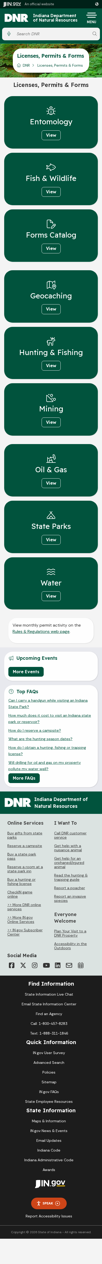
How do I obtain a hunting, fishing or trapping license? (47, 750)
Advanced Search (48, 1062)
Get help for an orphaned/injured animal (69, 862)
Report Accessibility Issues (49, 1216)
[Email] (69, 965)
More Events (26, 671)
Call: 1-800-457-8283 (49, 1023)
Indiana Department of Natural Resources (55, 18)
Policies (48, 1072)
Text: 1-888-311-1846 (49, 1033)
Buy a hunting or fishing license (21, 881)
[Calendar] (80, 965)
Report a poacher (69, 888)
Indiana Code (48, 1150)
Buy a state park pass (21, 856)
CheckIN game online (19, 894)
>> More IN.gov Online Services (20, 919)
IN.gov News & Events (48, 1130)
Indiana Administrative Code (48, 1160)
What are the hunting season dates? (40, 738)
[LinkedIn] (57, 965)
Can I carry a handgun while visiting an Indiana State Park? (48, 703)
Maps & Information (49, 1121)
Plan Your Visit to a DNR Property (70, 933)
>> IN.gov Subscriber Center (25, 932)
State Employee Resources (49, 1101)
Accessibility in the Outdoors (70, 945)
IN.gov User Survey (49, 1052)
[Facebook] (11, 965)
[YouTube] (46, 965)
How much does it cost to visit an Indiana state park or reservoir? (49, 718)
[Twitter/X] (23, 965)
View (51, 135)
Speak (48, 1203)
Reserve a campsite (24, 845)
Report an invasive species (70, 898)
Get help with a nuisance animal (68, 847)
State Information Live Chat (49, 994)
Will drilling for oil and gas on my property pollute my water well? (44, 765)
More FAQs (24, 778)
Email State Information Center (49, 1004)
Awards (49, 1169)
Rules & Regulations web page (41, 631)
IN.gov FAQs (49, 1091)
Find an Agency (49, 1013)
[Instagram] (34, 965)
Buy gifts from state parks (24, 835)
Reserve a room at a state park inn (25, 868)
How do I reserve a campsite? (34, 730)
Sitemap (49, 1082)
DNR (26, 65)
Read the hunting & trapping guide (71, 877)
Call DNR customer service (70, 835)
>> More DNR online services (24, 906)
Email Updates (48, 1140)
